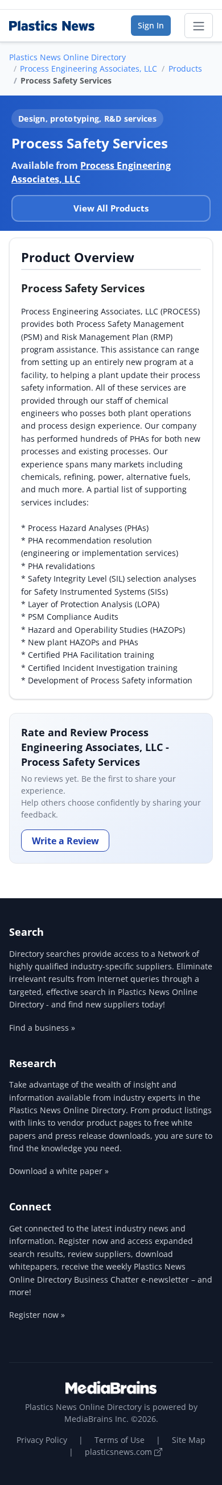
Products (185, 68)
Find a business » (42, 1027)
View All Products (111, 208)
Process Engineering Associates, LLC (88, 68)
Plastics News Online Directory (67, 57)
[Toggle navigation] (198, 25)
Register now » (37, 1314)
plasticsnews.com (119, 1451)
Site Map (188, 1439)
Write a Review (65, 841)
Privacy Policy (42, 1439)
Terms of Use (119, 1439)
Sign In (151, 25)
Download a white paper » (59, 1170)
